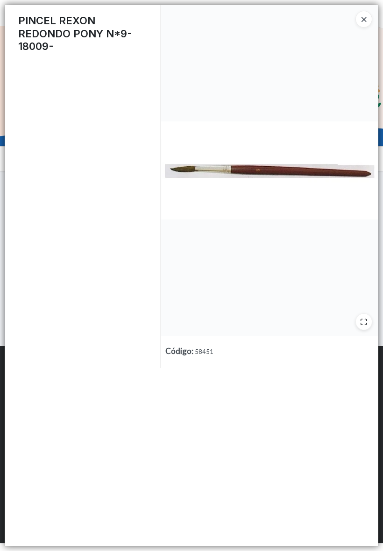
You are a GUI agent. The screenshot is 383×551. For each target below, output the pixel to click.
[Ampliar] (363, 321)
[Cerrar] (363, 19)
